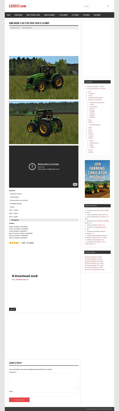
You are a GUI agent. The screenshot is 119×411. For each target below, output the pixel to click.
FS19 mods (86, 15)
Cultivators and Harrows (97, 102)
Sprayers (92, 115)
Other (90, 127)
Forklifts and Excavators (95, 97)
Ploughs (92, 111)
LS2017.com (17, 5)
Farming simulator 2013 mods (94, 265)
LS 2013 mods (63, 15)
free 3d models (108, 409)
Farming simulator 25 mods (93, 257)
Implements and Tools (95, 99)
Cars (89, 91)
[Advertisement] (43, 42)
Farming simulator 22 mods (93, 259)
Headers (92, 109)
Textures (91, 134)
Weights (92, 117)
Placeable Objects (95, 125)
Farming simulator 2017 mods (96, 88)
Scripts (90, 132)
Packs (90, 129)
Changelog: (15, 220)
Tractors (12, 309)
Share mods (18, 15)
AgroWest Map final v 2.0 (100, 214)
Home (8, 15)
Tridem (92, 147)
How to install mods (33, 15)
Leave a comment (27, 27)
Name (11, 391)
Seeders (92, 113)
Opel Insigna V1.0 (98, 239)
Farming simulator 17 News (95, 86)
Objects (90, 122)
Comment (12, 372)
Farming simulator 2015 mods (94, 263)
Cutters (92, 104)
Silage (91, 145)
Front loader (93, 106)
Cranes (90, 95)
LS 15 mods (75, 15)
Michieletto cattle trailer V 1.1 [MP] (96, 237)
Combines (91, 93)
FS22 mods (97, 15)
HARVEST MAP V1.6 (98, 225)
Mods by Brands (49, 15)
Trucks (90, 150)
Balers (91, 141)
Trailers (90, 138)
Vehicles (90, 152)
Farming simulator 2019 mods (94, 261)
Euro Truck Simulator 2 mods (94, 267)
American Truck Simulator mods (95, 269)
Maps (90, 120)
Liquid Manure (94, 143)
